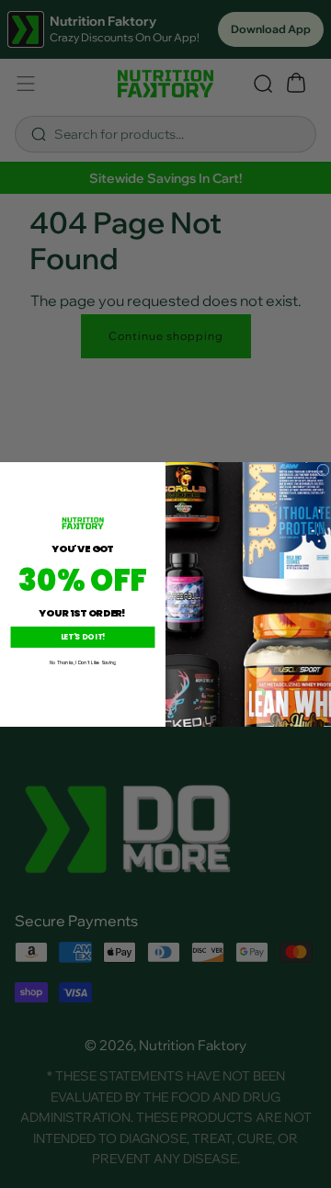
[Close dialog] (323, 469)
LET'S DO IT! (83, 636)
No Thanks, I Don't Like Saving (83, 662)
